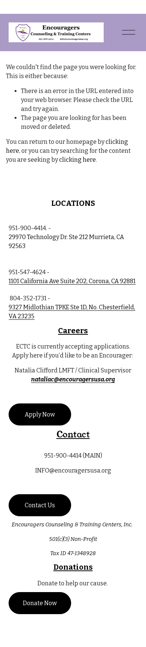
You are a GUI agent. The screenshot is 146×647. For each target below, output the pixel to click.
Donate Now (40, 603)
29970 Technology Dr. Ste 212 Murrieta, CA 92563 (66, 241)
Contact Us (40, 505)
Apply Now (40, 414)
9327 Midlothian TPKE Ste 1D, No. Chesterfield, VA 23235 (72, 312)
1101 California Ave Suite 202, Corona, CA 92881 (72, 281)
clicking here (77, 159)
